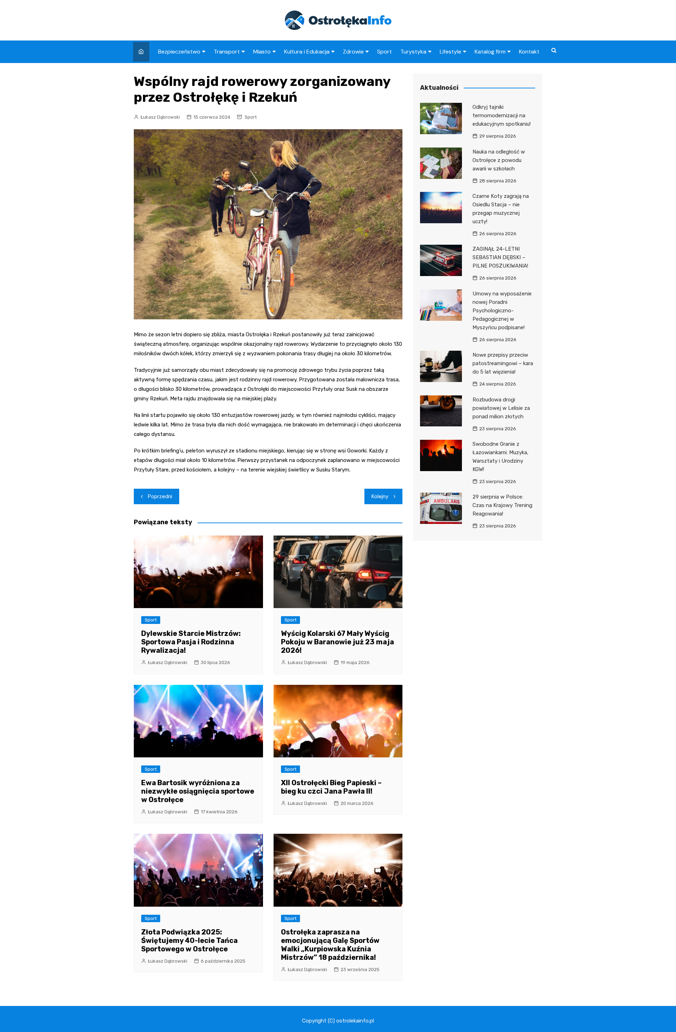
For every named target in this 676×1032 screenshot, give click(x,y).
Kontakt (529, 51)
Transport (227, 51)
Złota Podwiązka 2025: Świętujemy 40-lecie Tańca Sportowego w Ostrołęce (189, 940)
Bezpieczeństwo (179, 51)
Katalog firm (490, 51)
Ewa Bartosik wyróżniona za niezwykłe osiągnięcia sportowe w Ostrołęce (197, 791)
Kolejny (379, 496)
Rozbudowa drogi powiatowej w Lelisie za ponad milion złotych (501, 408)
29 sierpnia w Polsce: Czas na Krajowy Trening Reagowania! (502, 505)
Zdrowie (353, 51)
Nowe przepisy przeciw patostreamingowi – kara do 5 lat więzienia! (502, 363)
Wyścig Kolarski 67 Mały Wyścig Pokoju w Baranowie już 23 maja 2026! (337, 642)
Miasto (262, 51)
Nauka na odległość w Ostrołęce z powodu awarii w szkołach (498, 160)
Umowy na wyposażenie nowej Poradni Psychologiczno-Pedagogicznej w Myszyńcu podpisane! (502, 310)
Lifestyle (450, 51)
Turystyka (413, 51)
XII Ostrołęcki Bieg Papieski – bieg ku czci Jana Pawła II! (331, 786)
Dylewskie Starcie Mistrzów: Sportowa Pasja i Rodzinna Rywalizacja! (191, 642)
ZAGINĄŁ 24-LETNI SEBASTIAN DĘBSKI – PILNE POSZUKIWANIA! (500, 257)
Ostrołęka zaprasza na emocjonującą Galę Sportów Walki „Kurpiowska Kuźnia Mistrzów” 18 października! (330, 945)
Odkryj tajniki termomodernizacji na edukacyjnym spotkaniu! (501, 115)
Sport (384, 51)
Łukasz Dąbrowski (160, 117)
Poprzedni (160, 496)
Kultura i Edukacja (307, 51)
